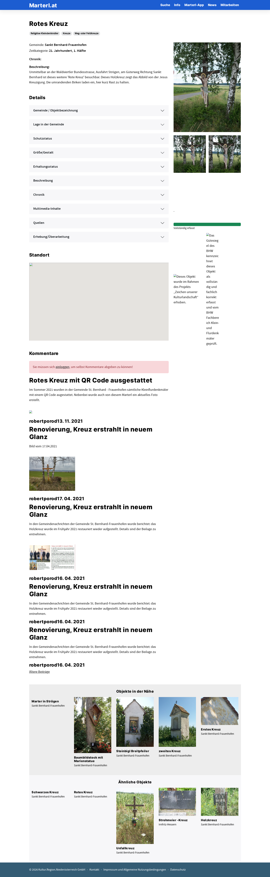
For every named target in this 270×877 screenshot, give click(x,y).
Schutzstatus (42, 138)
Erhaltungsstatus (45, 167)
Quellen (38, 223)
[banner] (43, 5)
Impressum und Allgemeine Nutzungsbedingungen (134, 870)
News (212, 5)
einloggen (62, 367)
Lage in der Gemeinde (48, 124)
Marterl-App (194, 5)
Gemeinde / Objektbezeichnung (55, 110)
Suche (165, 5)
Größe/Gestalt (43, 152)
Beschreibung (43, 180)
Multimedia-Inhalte (47, 209)
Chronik (38, 195)
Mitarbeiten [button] (230, 5)
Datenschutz (178, 870)
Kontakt (94, 870)
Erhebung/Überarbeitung (51, 237)
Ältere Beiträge (39, 672)
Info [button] (177, 5)
